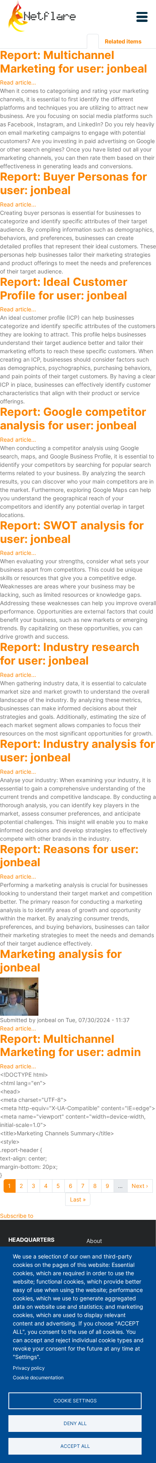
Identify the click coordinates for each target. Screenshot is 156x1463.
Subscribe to (16, 1215)
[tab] (93, 41)
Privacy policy (29, 1368)
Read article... (18, 82)
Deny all (75, 1423)
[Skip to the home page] (42, 17)
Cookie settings (75, 1401)
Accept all (75, 1446)
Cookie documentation (38, 1377)
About (94, 1240)
